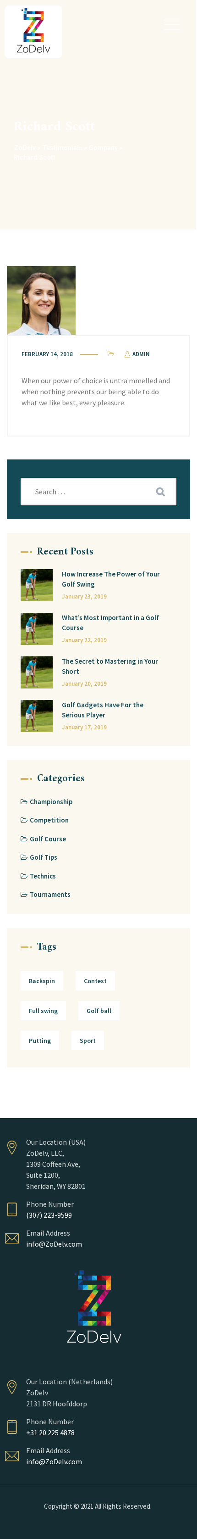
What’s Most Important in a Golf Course (110, 622)
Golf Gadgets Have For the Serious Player (102, 710)
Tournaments (50, 894)
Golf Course (48, 838)
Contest (95, 981)
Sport (88, 1040)
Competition (49, 820)
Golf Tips (43, 857)
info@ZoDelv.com (54, 1243)
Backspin (42, 981)
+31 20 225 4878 (50, 1432)
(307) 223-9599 (49, 1215)
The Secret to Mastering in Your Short (110, 666)
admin (140, 354)
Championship (51, 801)
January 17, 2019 (84, 727)
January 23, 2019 (84, 596)
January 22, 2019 (84, 640)
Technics (43, 876)
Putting (40, 1040)
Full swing (43, 1011)
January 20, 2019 (84, 684)
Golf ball (99, 1011)
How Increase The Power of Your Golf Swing (111, 579)
